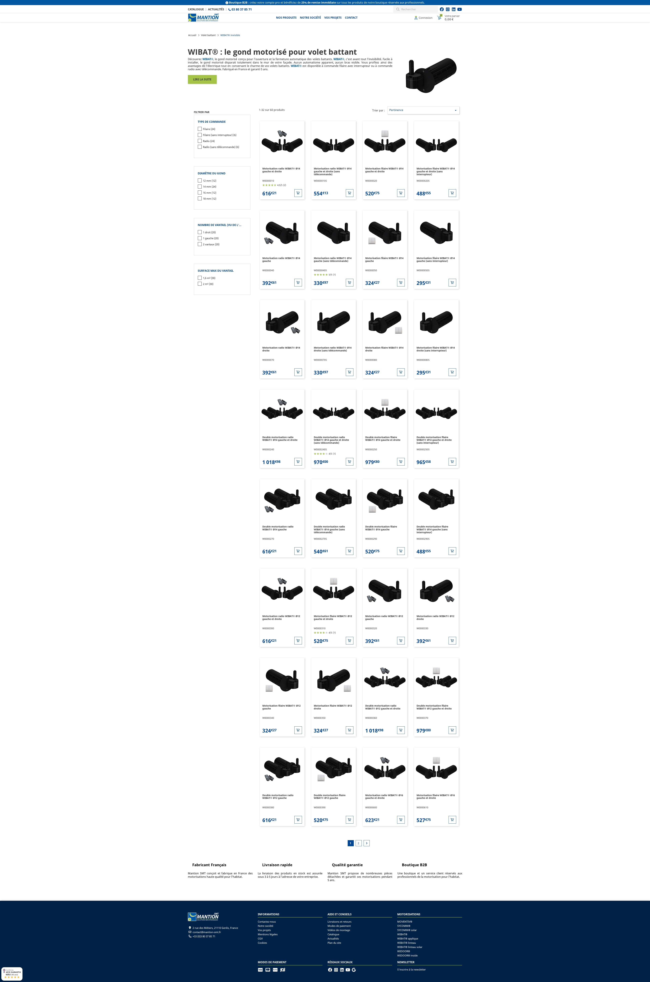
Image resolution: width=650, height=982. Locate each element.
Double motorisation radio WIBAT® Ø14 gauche (278, 528)
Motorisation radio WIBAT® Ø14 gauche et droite (281, 170)
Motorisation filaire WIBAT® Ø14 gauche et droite (384, 170)
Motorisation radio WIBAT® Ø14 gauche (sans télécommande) (333, 259)
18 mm (209, 198)
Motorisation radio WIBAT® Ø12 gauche (384, 617)
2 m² (208, 284)
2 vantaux (211, 244)
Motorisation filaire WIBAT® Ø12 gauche (281, 707)
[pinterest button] (453, 9)
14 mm (209, 186)
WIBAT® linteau (406, 942)
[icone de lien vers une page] (261, 969)
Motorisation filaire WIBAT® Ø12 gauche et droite (333, 617)
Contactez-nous (267, 921)
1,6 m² (209, 278)
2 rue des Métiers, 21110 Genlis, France (215, 928)
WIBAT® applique (407, 938)
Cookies (262, 942)
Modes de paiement (339, 925)
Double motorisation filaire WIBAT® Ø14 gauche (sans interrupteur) (432, 529)
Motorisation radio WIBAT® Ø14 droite (281, 349)
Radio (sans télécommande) (221, 147)
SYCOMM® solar (407, 930)
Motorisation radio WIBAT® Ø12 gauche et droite (281, 617)
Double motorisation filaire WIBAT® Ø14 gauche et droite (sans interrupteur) (434, 440)
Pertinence (423, 110)
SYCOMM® (403, 925)
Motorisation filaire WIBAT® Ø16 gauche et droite (436, 797)
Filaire (209, 129)
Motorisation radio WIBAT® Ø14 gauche (281, 259)
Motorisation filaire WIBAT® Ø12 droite (333, 707)
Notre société (265, 925)
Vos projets (264, 930)
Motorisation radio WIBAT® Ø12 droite (435, 617)
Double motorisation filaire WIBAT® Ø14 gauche (381, 528)
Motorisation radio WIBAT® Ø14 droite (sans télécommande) (333, 349)
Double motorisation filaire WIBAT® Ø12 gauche (329, 797)
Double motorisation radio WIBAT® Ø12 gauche (278, 797)
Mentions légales (268, 934)
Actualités (216, 9)
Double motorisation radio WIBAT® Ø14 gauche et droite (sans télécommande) (331, 440)
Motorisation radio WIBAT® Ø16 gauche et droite (384, 797)
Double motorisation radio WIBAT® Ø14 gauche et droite (279, 439)
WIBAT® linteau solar (409, 947)
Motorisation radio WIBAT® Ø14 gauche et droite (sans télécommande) (333, 171)
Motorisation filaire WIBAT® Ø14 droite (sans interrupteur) (436, 349)
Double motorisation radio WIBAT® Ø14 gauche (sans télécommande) (329, 529)
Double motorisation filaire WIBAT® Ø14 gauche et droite (382, 439)
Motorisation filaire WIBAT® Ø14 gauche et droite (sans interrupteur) (436, 171)
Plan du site (334, 942)
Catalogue (196, 9)
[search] (398, 9)
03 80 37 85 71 (241, 9)
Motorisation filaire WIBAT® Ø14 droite (384, 349)
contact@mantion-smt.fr (207, 932)
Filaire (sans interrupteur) (219, 135)
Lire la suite (202, 79)
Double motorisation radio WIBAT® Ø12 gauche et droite (382, 707)
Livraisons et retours (339, 921)
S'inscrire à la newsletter (411, 969)
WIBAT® (402, 934)
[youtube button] (447, 9)
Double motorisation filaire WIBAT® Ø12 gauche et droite (434, 707)
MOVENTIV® (404, 921)
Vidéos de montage (339, 930)
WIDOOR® (403, 951)
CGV (260, 938)
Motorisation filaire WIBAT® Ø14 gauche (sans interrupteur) (436, 259)
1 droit (209, 232)
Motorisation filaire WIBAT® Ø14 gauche (384, 259)
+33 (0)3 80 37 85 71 (204, 936)
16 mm (209, 192)
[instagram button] (459, 9)
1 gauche (211, 238)
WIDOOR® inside (407, 955)
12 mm (209, 180)
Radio (209, 141)
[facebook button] (441, 9)
